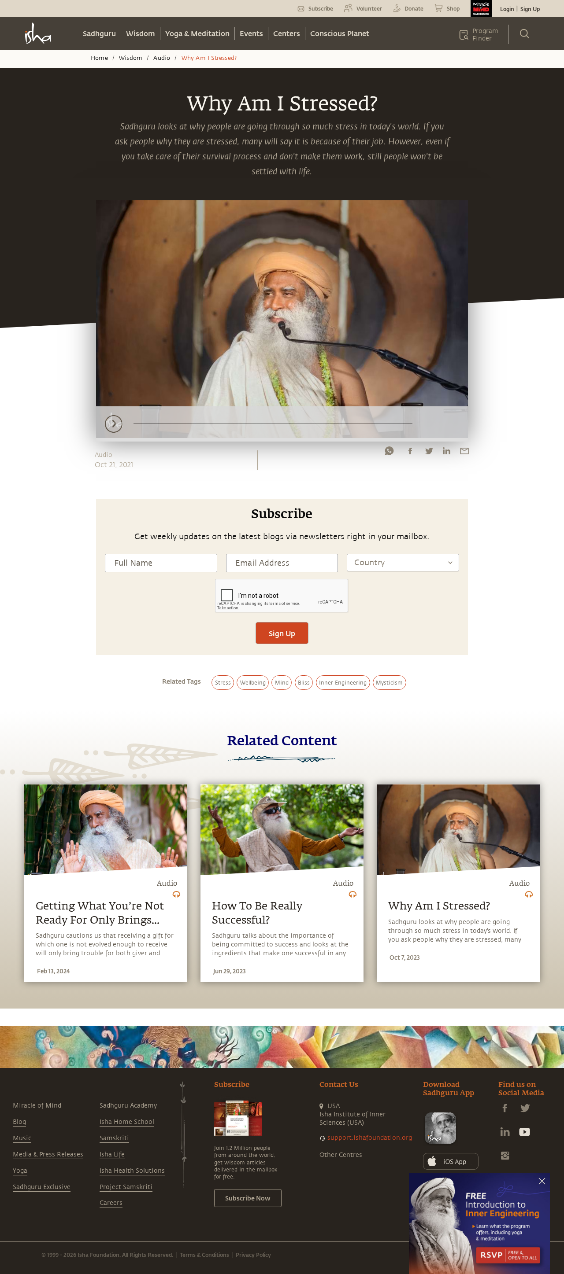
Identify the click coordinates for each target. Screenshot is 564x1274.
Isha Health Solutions (132, 1170)
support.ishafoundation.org (369, 1137)
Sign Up (530, 8)
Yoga (20, 1170)
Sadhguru (99, 33)
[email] (464, 453)
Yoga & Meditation (197, 33)
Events (251, 33)
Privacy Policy (253, 1254)
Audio (161, 58)
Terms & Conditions (204, 1254)
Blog (19, 1122)
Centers (286, 33)
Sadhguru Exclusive (41, 1187)
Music (22, 1138)
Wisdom (140, 33)
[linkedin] (446, 453)
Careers (111, 1203)
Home (99, 58)
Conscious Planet (339, 33)
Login (507, 8)
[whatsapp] (389, 453)
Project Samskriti (126, 1187)
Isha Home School (127, 1122)
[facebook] (410, 453)
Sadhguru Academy (128, 1105)
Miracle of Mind (37, 1105)
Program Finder (485, 35)
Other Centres (340, 1155)
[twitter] (429, 453)
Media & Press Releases (48, 1154)
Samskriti (114, 1138)
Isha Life (112, 1154)
